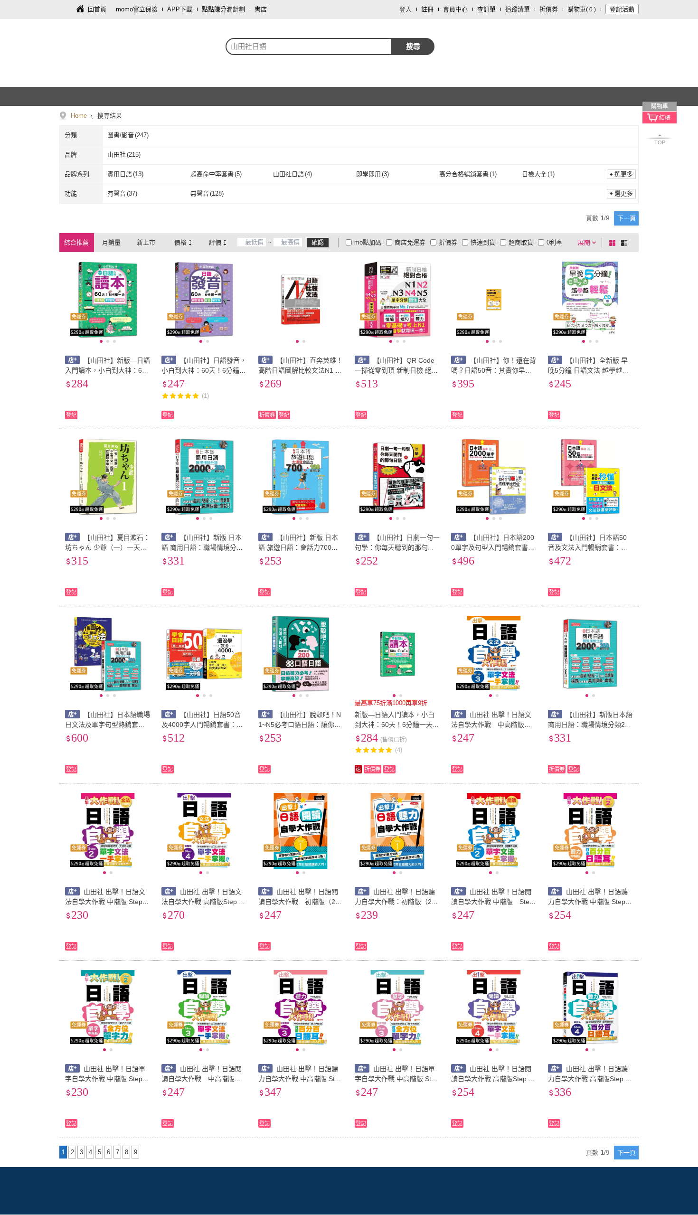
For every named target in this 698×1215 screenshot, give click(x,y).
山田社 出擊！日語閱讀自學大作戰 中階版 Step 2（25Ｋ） (492, 901)
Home (79, 115)
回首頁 (97, 9)
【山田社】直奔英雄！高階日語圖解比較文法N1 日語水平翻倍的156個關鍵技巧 (300, 370)
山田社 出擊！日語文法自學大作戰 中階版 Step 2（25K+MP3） (106, 901)
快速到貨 (483, 242)
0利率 (554, 242)
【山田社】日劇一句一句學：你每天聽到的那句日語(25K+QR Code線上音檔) (397, 547)
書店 (261, 9)
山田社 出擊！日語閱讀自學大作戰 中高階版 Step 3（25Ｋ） (203, 1079)
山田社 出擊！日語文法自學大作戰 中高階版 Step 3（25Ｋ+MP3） (493, 724)
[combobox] (309, 46)
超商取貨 (521, 242)
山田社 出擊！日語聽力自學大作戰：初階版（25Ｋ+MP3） (395, 901)
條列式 (626, 242)
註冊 (427, 9)
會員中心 (455, 9)
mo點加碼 (367, 242)
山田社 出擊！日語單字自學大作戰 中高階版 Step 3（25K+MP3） (397, 1079)
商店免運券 (410, 242)
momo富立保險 (137, 9)
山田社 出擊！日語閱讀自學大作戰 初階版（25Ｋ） (298, 901)
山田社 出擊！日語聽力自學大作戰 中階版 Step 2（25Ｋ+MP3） (589, 901)
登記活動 (622, 9)
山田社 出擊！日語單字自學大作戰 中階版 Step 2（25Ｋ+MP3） (106, 1079)
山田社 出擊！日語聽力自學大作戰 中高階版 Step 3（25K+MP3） (300, 1079)
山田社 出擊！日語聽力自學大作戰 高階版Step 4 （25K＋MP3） (588, 1079)
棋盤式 (614, 242)
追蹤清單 (517, 9)
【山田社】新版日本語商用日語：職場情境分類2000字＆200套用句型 (590, 724)
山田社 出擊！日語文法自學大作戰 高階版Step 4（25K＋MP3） (202, 901)
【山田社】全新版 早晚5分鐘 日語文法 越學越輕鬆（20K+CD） (588, 370)
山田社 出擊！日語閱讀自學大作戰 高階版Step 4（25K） (491, 1079)
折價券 (548, 9)
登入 (405, 9)
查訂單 (486, 9)
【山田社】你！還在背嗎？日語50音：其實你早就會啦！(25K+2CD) (493, 370)
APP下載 (179, 9)
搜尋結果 (108, 115)
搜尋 (413, 46)
